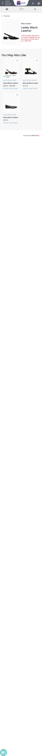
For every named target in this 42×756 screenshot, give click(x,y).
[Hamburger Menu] (7, 9)
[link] (21, 9)
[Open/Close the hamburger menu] (38, 3)
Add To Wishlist (17, 61)
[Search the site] (33, 3)
